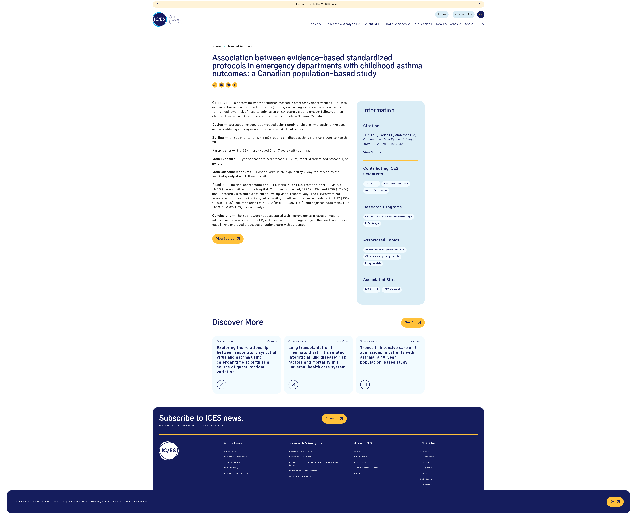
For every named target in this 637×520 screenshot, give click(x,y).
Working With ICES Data (300, 476)
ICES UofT (371, 289)
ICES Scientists (361, 457)
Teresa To (371, 184)
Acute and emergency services (385, 250)
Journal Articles (239, 46)
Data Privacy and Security (236, 473)
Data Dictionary (231, 468)
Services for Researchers (235, 457)
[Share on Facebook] (235, 85)
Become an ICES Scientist (301, 451)
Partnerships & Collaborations (303, 471)
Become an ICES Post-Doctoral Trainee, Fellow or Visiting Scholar (315, 463)
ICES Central (392, 289)
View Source (225, 238)
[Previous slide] (157, 4)
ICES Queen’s (425, 468)
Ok (612, 501)
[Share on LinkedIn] (228, 85)
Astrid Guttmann (376, 190)
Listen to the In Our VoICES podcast (318, 4)
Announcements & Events (366, 468)
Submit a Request (232, 462)
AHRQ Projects (231, 451)
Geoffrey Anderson (395, 184)
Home (216, 46)
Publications (423, 24)
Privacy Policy (139, 502)
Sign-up (331, 418)
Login (442, 14)
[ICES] (169, 19)
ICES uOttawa (425, 479)
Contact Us (463, 14)
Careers (357, 451)
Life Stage (372, 223)
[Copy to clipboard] (215, 85)
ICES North (424, 462)
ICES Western (425, 484)
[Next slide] (480, 4)
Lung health (373, 263)
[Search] (480, 14)
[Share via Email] (221, 85)
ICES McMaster (426, 457)
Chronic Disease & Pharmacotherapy (388, 217)
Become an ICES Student (300, 457)
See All (410, 322)
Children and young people (382, 256)
